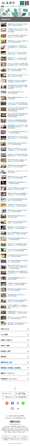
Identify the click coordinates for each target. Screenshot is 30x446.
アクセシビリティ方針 (10, 417)
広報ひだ (13, 6)
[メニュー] (27, 3)
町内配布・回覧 (5, 351)
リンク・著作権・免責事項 (11, 415)
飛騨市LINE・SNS (6, 362)
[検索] (22, 3)
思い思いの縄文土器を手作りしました (16, 91)
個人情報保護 (21, 415)
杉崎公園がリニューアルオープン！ (15, 171)
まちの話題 (18, 6)
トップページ (7, 6)
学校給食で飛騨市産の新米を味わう (15, 97)
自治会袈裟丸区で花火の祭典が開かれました (17, 182)
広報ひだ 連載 (5, 345)
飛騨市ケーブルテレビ (8, 373)
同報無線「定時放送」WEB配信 (11, 368)
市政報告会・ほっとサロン (9, 379)
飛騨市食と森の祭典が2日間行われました (17, 215)
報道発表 (3, 356)
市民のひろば (5, 329)
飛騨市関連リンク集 (20, 417)
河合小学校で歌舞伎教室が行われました (16, 277)
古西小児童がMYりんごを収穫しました (16, 294)
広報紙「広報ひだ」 (7, 340)
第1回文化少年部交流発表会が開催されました (18, 238)
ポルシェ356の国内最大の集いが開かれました (18, 131)
